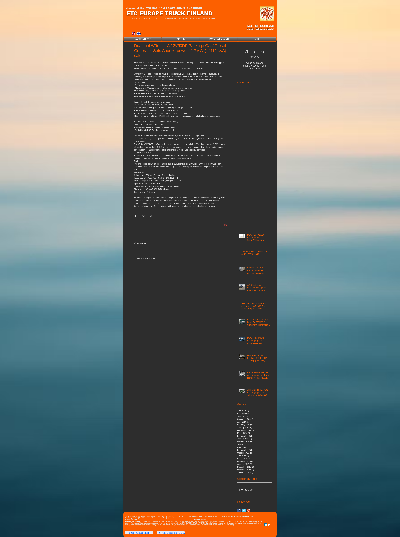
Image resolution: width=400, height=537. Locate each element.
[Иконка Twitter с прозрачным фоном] (269, 524)
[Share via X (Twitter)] (143, 215)
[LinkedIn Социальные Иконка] (265, 524)
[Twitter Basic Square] (244, 510)
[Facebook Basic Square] (239, 510)
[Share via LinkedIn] (150, 215)
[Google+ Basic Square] (248, 510)
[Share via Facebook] (135, 215)
